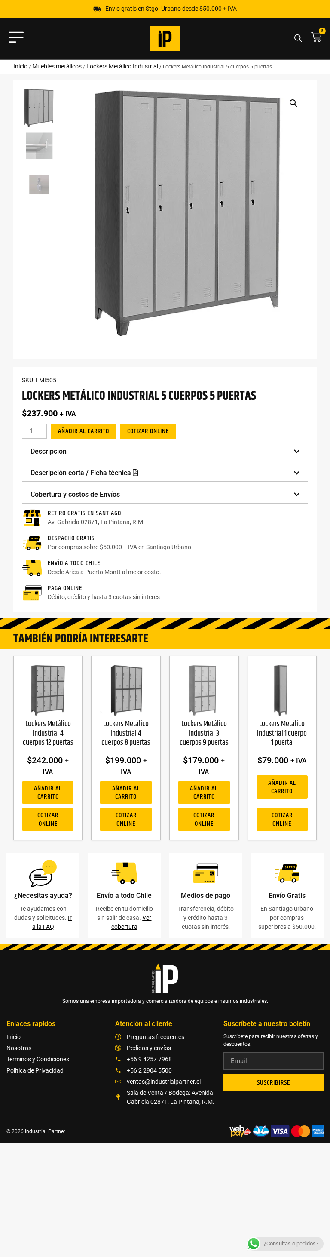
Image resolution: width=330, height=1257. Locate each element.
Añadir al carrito (83, 431)
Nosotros (18, 1048)
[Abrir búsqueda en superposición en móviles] (298, 38)
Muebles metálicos (57, 66)
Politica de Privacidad (35, 1070)
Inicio (20, 66)
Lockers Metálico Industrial (122, 66)
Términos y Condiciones (37, 1059)
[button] (293, 103)
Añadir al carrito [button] (48, 792)
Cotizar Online (148, 431)
